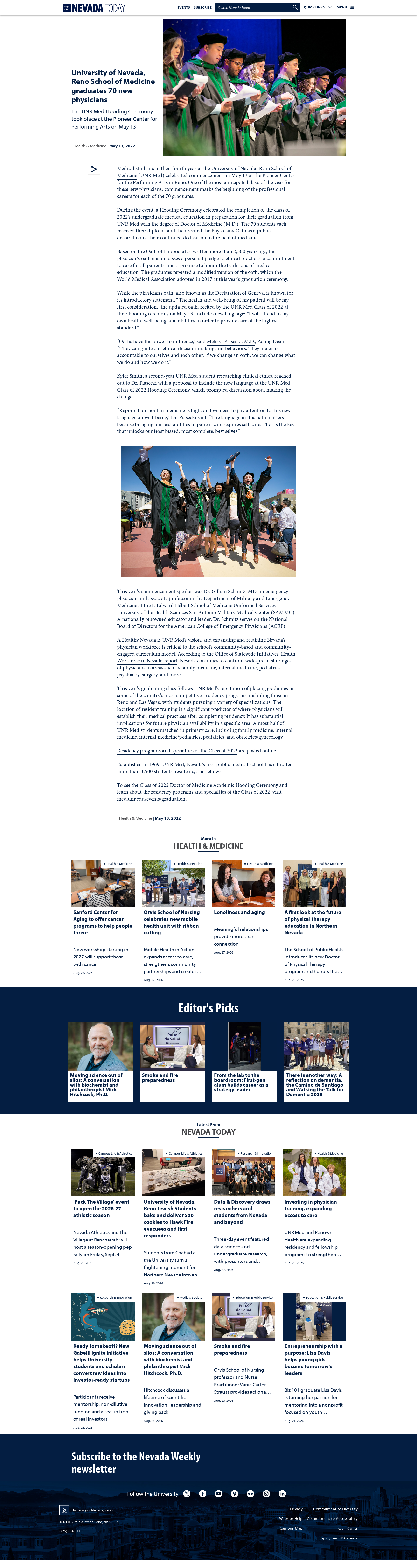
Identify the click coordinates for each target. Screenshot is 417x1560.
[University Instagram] (266, 1493)
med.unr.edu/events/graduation (151, 799)
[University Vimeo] (234, 1493)
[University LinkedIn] (282, 1493)
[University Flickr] (250, 1493)
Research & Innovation (257, 1153)
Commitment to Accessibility (332, 1519)
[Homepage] (93, 8)
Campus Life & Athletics (115, 1153)
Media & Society (191, 1297)
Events (183, 7)
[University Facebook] (202, 1493)
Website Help (291, 1519)
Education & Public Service (254, 1297)
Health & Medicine (89, 146)
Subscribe (203, 7)
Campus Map (291, 1528)
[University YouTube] (218, 1493)
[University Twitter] (186, 1493)
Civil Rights (348, 1528)
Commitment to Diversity (335, 1509)
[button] (318, 7)
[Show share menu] (94, 169)
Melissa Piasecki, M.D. (231, 341)
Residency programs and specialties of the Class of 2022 (177, 750)
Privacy (296, 1509)
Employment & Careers (338, 1538)
